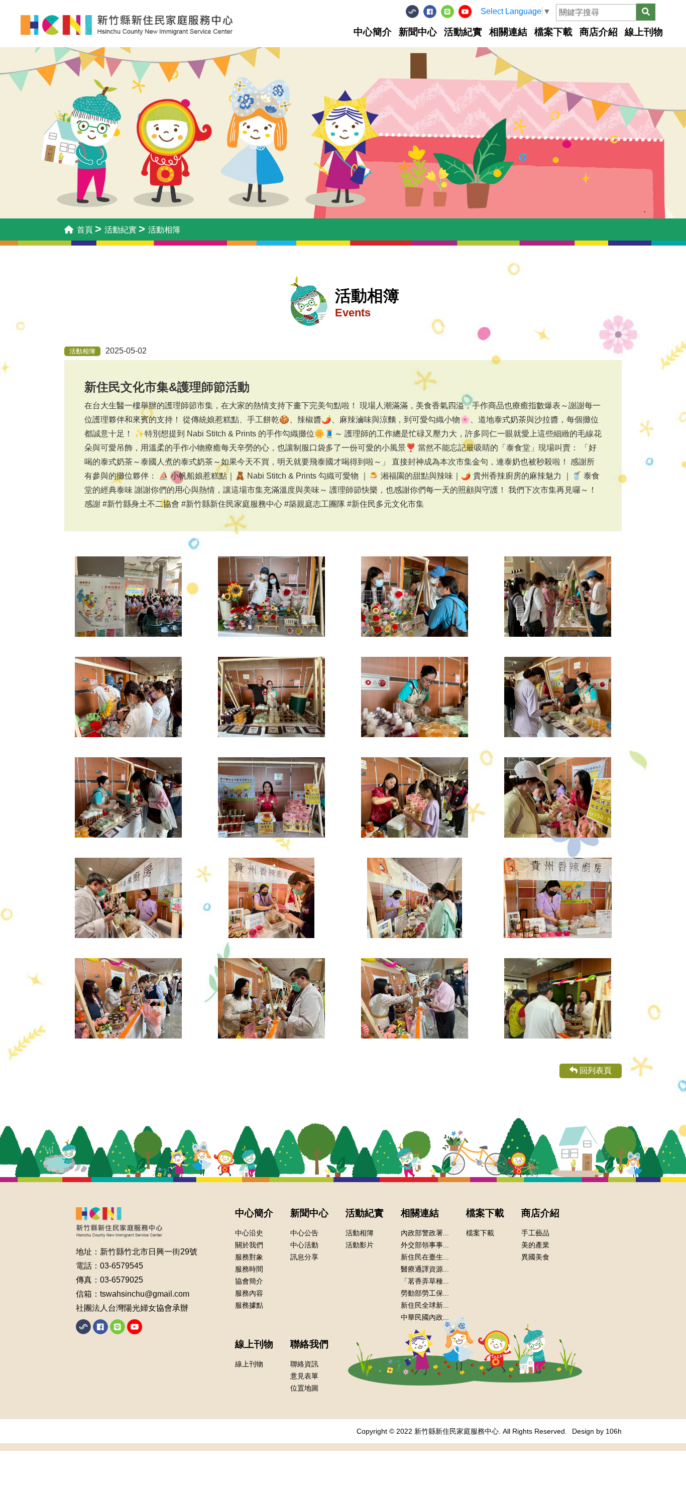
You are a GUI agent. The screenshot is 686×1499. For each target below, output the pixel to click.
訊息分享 (304, 1257)
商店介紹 (599, 32)
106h (614, 1431)
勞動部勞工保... (425, 1293)
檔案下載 (553, 32)
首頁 (84, 229)
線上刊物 (644, 32)
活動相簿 (360, 1233)
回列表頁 (595, 1070)
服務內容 (249, 1293)
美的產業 (535, 1245)
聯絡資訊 (304, 1364)
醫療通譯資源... (425, 1269)
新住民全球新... (425, 1305)
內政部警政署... (425, 1233)
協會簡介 (249, 1281)
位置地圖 (304, 1388)
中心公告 (304, 1233)
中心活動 (304, 1245)
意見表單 (304, 1376)
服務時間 (249, 1269)
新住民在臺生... (425, 1257)
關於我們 (249, 1245)
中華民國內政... (425, 1317)
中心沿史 (249, 1233)
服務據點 (249, 1305)
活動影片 (360, 1245)
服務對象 (249, 1257)
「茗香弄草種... (425, 1281)
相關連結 (508, 32)
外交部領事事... (425, 1245)
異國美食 (535, 1257)
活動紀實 (463, 32)
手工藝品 (535, 1233)
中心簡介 (373, 32)
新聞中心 (418, 32)
